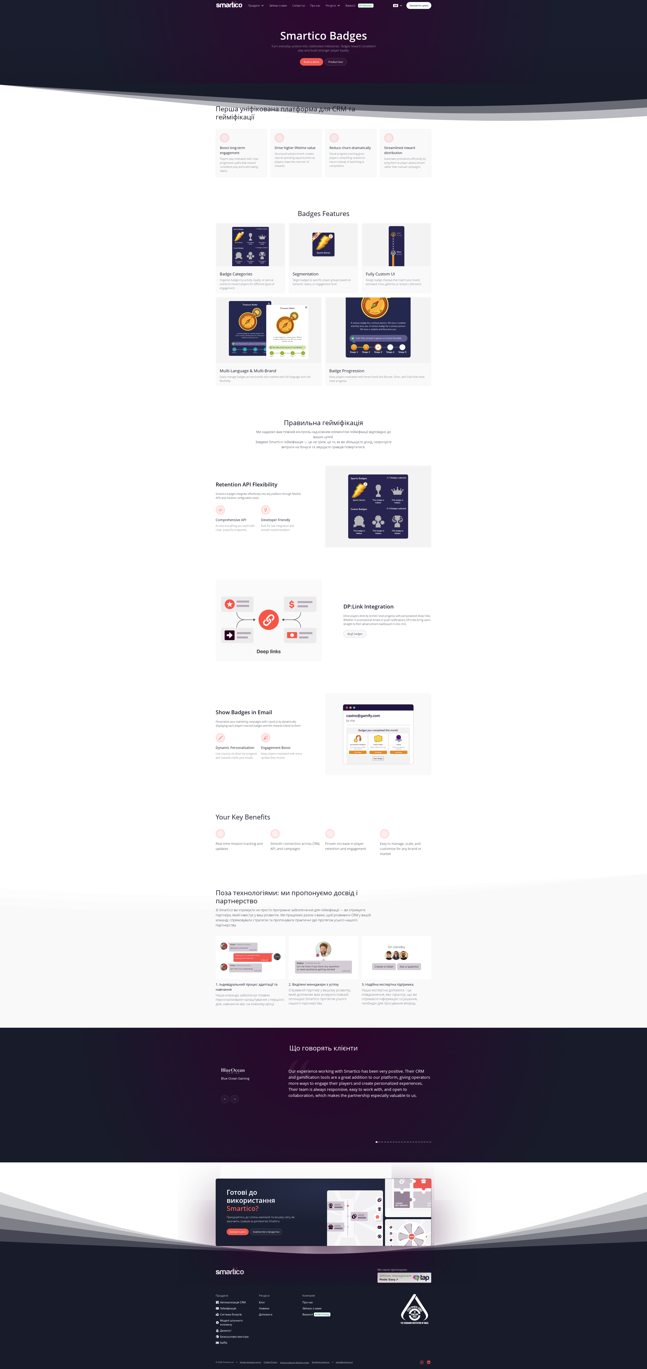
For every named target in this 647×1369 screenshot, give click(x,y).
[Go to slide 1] (377, 1142)
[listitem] (323, 1103)
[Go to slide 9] (399, 1142)
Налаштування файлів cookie (294, 1362)
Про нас (315, 5)
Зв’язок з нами (278, 5)
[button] (256, 5)
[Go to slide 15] (416, 1142)
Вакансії (350, 5)
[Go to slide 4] (385, 1142)
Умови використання (250, 1362)
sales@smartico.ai (344, 1362)
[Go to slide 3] (382, 1142)
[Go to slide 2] (379, 1142)
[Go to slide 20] (430, 1142)
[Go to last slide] (225, 1099)
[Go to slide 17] (422, 1142)
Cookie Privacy (270, 1362)
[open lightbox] (414, 1310)
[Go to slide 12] (408, 1142)
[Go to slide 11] (405, 1142)
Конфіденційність (321, 1362)
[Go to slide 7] (394, 1142)
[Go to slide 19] (427, 1142)
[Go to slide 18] (425, 1142)
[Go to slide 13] (410, 1142)
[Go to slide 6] (391, 1142)
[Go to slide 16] (419, 1142)
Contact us (298, 5)
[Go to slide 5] (388, 1142)
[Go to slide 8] (396, 1142)
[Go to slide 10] (402, 1142)
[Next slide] (234, 1099)
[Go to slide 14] (413, 1142)
